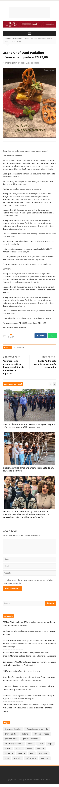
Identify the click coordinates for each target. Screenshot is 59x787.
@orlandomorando (30, 739)
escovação (43, 753)
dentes (29, 748)
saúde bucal (31, 758)
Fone (7, 758)
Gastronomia (16, 38)
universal (45, 758)
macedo (17, 758)
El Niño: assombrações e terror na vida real (21, 671)
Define (18, 748)
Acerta (30, 743)
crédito (8, 748)
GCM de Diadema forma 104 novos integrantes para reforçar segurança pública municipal (29, 425)
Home (7, 38)
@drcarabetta (10, 734)
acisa (41, 743)
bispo (50, 743)
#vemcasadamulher (13, 729)
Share (41, 335)
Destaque (20, 347)
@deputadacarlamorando (37, 729)
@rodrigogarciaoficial (14, 743)
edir (32, 753)
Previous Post (12, 357)
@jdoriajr (25, 734)
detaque (21, 753)
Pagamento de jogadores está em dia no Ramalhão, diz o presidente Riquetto (13, 367)
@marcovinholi (11, 739)
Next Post (47, 357)
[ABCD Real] (29, 12)
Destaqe (40, 748)
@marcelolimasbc (41, 734)
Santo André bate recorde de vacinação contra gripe (45, 364)
